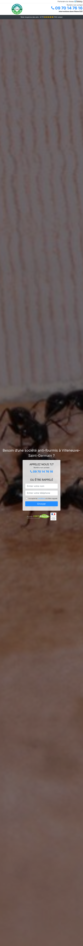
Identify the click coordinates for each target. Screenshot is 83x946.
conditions (41, 498)
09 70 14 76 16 (68, 8)
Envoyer (41, 504)
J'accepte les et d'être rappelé (42, 498)
